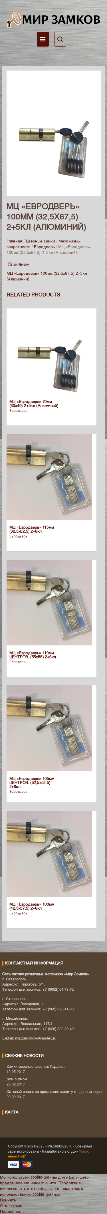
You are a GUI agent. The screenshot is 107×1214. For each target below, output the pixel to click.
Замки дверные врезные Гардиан (35, 1066)
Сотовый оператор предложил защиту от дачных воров (55, 1091)
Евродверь (44, 246)
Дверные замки (40, 241)
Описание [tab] (18, 264)
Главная (14, 241)
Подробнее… (12, 1211)
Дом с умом (17, 1078)
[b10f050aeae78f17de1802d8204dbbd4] (54, 133)
